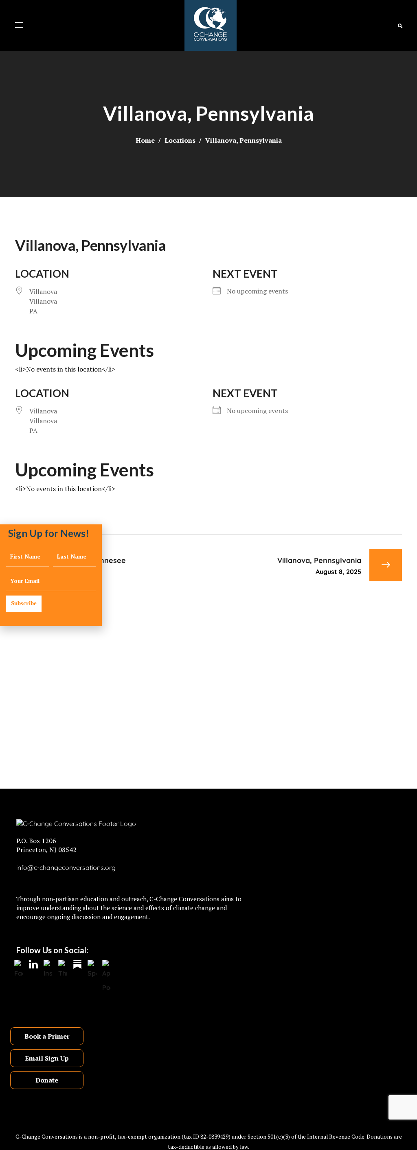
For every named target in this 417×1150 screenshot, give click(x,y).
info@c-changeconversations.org (66, 867)
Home (145, 140)
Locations (180, 140)
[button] (400, 25)
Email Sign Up (47, 1058)
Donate (46, 1080)
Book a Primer (47, 1036)
